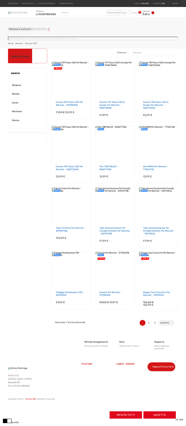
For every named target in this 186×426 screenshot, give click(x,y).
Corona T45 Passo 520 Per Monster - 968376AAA (69, 168)
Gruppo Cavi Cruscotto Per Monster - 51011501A (156, 294)
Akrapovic (16, 85)
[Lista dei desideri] (153, 13)
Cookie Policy (153, 377)
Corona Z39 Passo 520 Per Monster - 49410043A (69, 103)
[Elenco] (60, 53)
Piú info (14, 422)
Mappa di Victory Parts (163, 367)
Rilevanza (153, 53)
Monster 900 (20, 56)
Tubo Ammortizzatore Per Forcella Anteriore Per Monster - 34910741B (114, 231)
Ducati (15, 103)
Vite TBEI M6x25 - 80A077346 (108, 168)
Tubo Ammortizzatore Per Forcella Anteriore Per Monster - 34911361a (158, 231)
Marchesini (17, 111)
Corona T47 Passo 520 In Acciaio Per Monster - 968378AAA (112, 105)
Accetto (160, 415)
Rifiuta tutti (126, 415)
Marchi (15, 73)
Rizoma (15, 120)
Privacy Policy (154, 382)
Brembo (15, 94)
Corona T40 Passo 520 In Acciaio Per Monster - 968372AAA (156, 105)
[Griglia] (56, 53)
